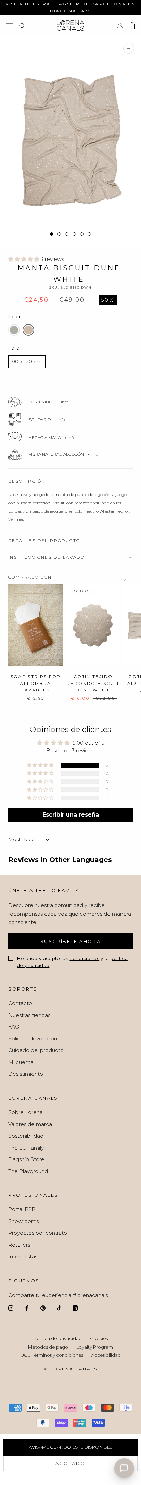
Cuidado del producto (36, 1050)
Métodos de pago (48, 1347)
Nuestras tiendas (29, 1015)
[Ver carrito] (132, 25)
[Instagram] (10, 1307)
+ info (62, 402)
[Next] (125, 578)
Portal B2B (22, 1209)
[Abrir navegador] (9, 25)
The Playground (28, 1171)
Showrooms (23, 1221)
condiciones (84, 958)
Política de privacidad (58, 1338)
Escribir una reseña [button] (70, 814)
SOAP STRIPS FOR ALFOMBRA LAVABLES (36, 683)
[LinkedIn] (75, 1307)
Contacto (20, 1003)
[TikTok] (59, 1307)
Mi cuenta (21, 1062)
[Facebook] (26, 1307)
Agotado (70, 1463)
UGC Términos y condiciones (52, 1355)
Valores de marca (30, 1124)
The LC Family (26, 1147)
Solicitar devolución (32, 1038)
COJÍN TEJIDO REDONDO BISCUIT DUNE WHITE (93, 683)
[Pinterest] (43, 1307)
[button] (24, 259)
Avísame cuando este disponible (70, 1447)
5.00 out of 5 (88, 743)
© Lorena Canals (70, 1368)
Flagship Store (26, 1159)
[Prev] (110, 578)
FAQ (14, 1026)
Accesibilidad (106, 1355)
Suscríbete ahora (70, 941)
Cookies (99, 1338)
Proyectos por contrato (37, 1233)
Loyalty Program (94, 1347)
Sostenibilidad (25, 1135)
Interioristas (22, 1256)
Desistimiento (25, 1074)
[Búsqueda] (22, 26)
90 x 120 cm (27, 361)
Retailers (19, 1245)
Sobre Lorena (25, 1112)
